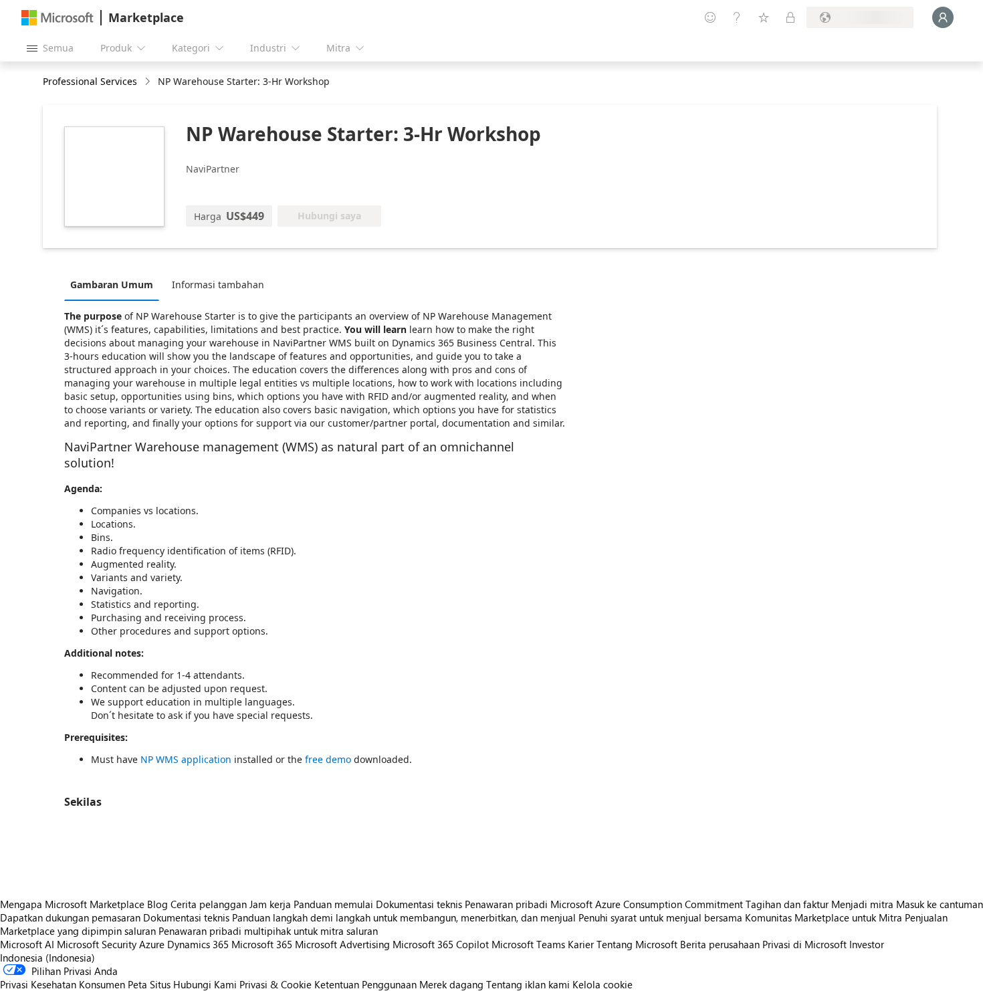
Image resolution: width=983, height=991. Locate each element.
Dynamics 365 (198, 944)
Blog (157, 904)
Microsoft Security (96, 944)
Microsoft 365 (261, 944)
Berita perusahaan (720, 944)
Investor (866, 944)
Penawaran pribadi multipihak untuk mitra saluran (268, 931)
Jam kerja (270, 904)
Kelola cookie (602, 984)
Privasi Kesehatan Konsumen (62, 984)
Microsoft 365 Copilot (441, 944)
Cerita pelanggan (209, 904)
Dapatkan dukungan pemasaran (70, 917)
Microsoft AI (27, 944)
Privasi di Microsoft (804, 944)
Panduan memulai (333, 904)
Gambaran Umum (111, 284)
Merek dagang (451, 984)
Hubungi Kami (205, 984)
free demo (328, 759)
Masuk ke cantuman (939, 904)
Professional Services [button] (90, 81)
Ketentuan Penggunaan (365, 984)
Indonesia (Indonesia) (47, 957)
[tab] (115, 284)
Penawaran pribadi (506, 904)
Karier (581, 944)
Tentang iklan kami (528, 984)
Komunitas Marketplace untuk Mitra (823, 917)
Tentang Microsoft (636, 944)
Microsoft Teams (528, 944)
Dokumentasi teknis (419, 904)
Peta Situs (149, 984)
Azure (152, 944)
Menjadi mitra (862, 904)
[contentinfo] (149, 82)
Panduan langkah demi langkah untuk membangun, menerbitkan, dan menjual (404, 917)
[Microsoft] (57, 17)
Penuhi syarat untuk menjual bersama (660, 917)
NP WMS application (185, 759)
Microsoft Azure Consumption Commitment (648, 904)
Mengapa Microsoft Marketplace (72, 904)
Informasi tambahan (218, 284)
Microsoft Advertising (342, 944)
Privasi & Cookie (275, 984)
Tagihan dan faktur (787, 904)
